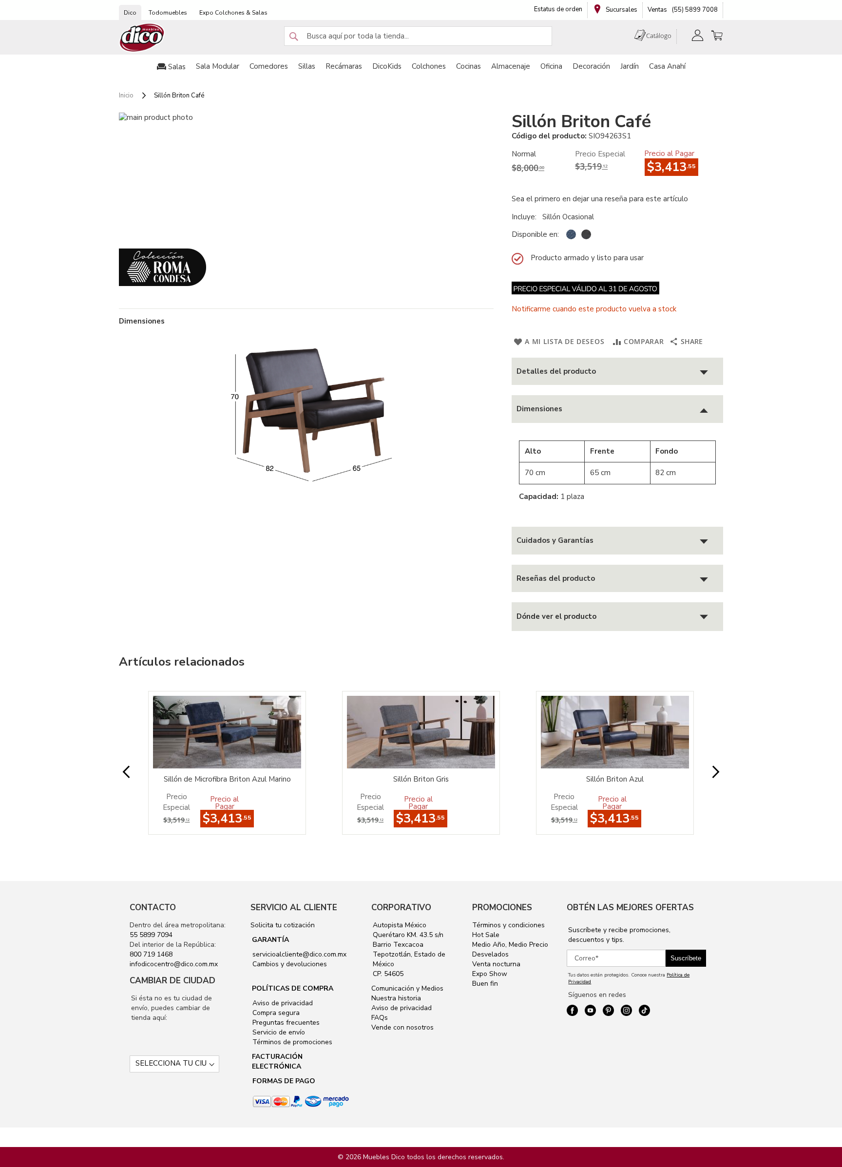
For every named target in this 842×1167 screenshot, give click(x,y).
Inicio (126, 95)
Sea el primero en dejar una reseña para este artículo (600, 199)
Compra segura (275, 1012)
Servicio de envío (277, 1032)
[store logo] (142, 38)
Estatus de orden (558, 9)
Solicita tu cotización (282, 925)
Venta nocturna (496, 964)
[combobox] (418, 36)
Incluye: (526, 217)
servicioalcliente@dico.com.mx (299, 954)
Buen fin (485, 983)
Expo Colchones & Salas (233, 13)
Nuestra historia (396, 998)
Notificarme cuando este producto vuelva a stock (594, 309)
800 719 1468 (151, 954)
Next (708, 772)
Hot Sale (485, 934)
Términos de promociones (291, 1042)
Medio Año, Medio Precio (510, 944)
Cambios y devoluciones (288, 964)
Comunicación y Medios (407, 988)
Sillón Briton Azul (615, 779)
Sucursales (620, 9)
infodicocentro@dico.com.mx (174, 964)
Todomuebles (168, 13)
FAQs (379, 1017)
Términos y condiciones (508, 925)
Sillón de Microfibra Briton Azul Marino (227, 779)
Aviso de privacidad (281, 1003)
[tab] (617, 371)
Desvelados (490, 954)
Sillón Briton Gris (421, 779)
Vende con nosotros (402, 1027)
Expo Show (489, 973)
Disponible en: (535, 234)
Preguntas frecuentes (285, 1022)
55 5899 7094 (151, 934)
